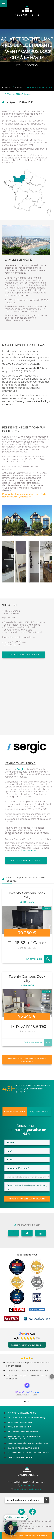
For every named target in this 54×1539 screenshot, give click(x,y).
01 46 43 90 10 (27, 1485)
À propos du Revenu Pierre (22, 1413)
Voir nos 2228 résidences (19, 94)
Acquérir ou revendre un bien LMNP (27, 1536)
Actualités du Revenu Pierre (23, 1432)
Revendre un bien (14, 1111)
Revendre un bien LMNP (20, 1422)
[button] (2, 1376)
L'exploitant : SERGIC (20, 763)
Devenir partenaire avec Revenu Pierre (28, 1453)
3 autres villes (28, 850)
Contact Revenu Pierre (20, 1457)
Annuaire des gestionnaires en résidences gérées (24, 1437)
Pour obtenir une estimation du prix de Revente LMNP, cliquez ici (24, 495)
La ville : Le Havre (18, 259)
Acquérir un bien (39, 1111)
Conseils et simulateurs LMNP (23, 1448)
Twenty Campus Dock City (38, 87)
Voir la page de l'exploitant (26, 860)
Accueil (8, 87)
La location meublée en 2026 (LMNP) (26, 1418)
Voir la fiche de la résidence (23, 655)
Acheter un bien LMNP (19, 1427)
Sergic (20, 769)
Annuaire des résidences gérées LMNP (28, 1443)
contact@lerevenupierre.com (27, 1489)
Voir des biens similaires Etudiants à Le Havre (27, 1059)
